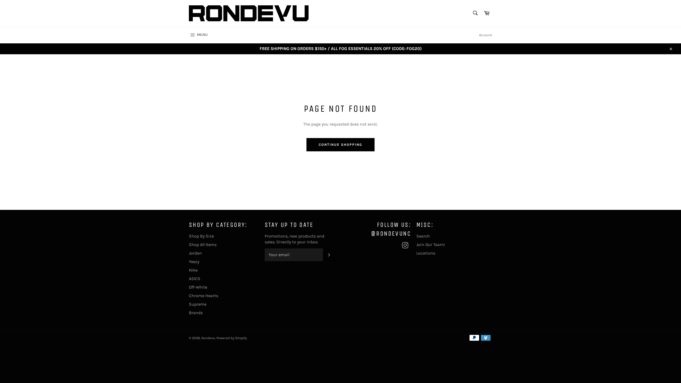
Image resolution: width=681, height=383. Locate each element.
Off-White (198, 287)
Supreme (197, 304)
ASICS (194, 278)
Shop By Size (201, 236)
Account (485, 35)
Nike (193, 270)
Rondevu (208, 338)
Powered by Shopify (232, 338)
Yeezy (194, 261)
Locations (425, 253)
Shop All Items (203, 244)
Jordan (195, 253)
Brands (196, 312)
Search (423, 236)
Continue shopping (340, 145)
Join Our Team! (430, 244)
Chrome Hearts (203, 295)
